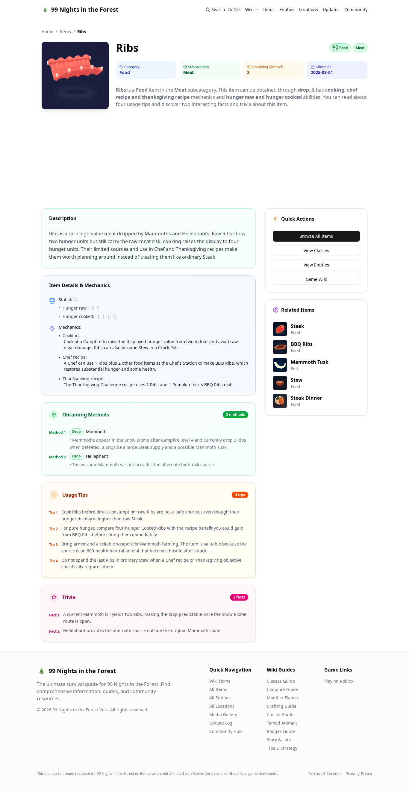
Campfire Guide (282, 689)
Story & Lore (279, 739)
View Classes (316, 250)
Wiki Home (220, 681)
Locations (308, 9)
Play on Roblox (338, 681)
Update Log (220, 723)
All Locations (221, 706)
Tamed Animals (282, 723)
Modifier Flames (283, 698)
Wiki (249, 9)
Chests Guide (280, 714)
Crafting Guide (281, 706)
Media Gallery (223, 714)
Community (355, 9)
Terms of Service (324, 773)
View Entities (316, 265)
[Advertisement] (204, 159)
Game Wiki (316, 279)
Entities (286, 9)
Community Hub (225, 731)
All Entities (220, 698)
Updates (331, 9)
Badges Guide (281, 731)
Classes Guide (281, 681)
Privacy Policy (359, 773)
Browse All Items (316, 236)
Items (269, 9)
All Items (218, 689)
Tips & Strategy (282, 748)
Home (47, 31)
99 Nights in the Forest (85, 9)
